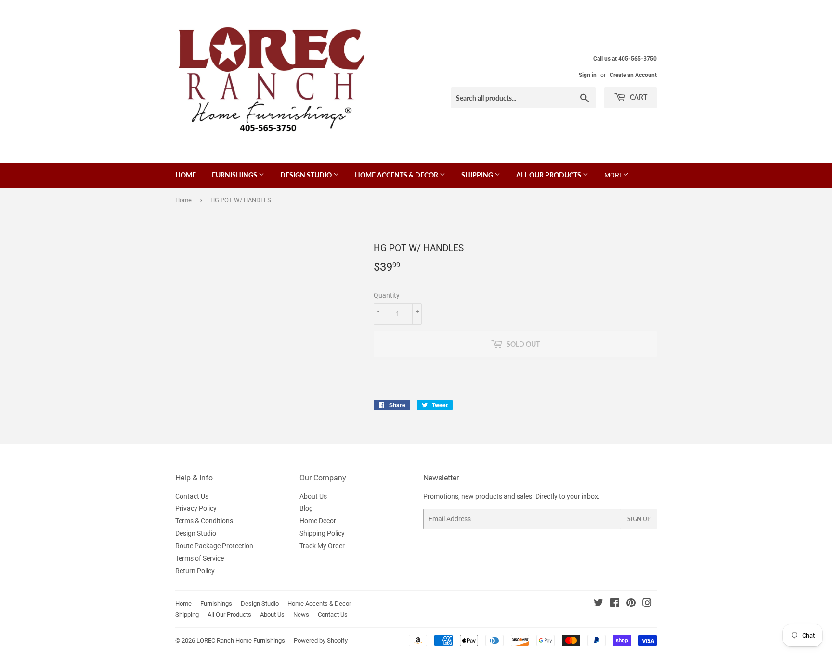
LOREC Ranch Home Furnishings (240, 640)
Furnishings (235, 175)
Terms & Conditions (204, 521)
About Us (313, 496)
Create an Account (633, 75)
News (301, 614)
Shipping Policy (322, 533)
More (613, 175)
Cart (637, 97)
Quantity (387, 295)
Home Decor (317, 521)
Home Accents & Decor (397, 175)
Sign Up (638, 519)
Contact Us (191, 496)
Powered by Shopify (321, 640)
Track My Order (322, 546)
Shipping (477, 175)
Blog (306, 508)
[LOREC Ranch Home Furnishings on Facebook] (615, 604)
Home (185, 175)
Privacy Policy (196, 508)
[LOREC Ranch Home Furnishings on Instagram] (647, 604)
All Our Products (549, 175)
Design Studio (306, 175)
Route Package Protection (214, 546)
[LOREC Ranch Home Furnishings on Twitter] (598, 604)
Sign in (588, 75)
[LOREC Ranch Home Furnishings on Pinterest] (631, 604)
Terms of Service (199, 558)
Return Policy (195, 571)
